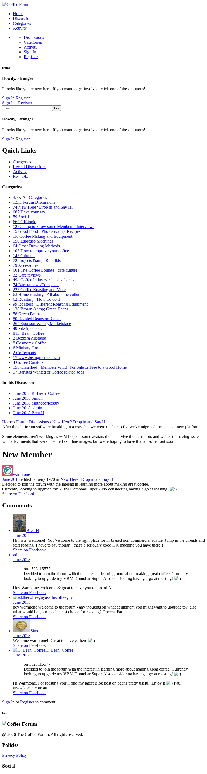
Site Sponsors (27, 328)
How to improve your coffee (41, 250)
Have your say (29, 212)
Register (31, 56)
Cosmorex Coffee (29, 343)
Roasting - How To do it (36, 299)
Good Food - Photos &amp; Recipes (46, 231)
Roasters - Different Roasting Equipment (50, 304)
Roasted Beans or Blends (37, 318)
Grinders (24, 255)
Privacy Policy (14, 755)
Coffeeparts (24, 352)
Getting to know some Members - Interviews (53, 226)
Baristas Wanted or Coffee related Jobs (48, 372)
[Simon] (21, 630)
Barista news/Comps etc (36, 284)
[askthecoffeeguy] (29, 597)
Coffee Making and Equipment (42, 236)
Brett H (32, 530)
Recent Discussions (29, 166)
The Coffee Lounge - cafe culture (45, 270)
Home (18, 13)
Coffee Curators (28, 362)
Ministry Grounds (29, 347)
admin (18, 554)
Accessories (25, 265)
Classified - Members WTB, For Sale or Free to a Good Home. (70, 367)
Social (21, 217)
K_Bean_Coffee (28, 333)
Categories (22, 23)
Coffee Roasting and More (39, 289)
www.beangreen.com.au (36, 357)
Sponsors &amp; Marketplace (42, 323)
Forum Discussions (34, 202)
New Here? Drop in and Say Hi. (43, 207)
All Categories (30, 197)
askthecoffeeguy (59, 597)
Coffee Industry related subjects (43, 280)
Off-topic (24, 221)
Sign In (30, 52)
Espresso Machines (33, 241)
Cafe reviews (27, 275)
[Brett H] (19, 530)
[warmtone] (7, 474)
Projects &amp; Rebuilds (37, 260)
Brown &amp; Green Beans (40, 309)
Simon (36, 630)
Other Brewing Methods (36, 246)
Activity (20, 28)
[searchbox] (27, 108)
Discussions (23, 18)
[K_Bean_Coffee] (29, 650)
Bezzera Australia (29, 338)
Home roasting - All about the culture (47, 294)
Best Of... (21, 176)
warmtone (21, 474)
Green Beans (26, 314)
